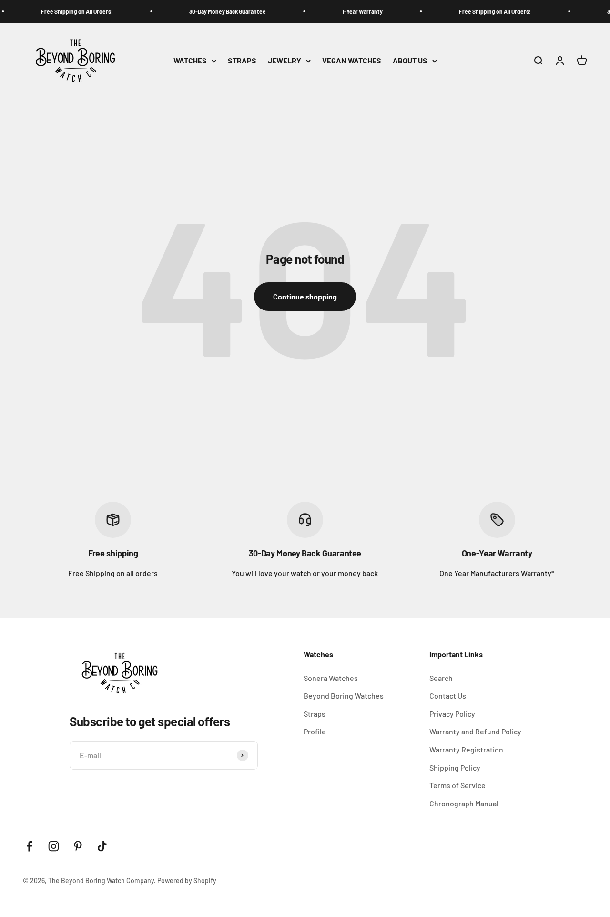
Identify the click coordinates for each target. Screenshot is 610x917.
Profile (315, 731)
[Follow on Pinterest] (77, 846)
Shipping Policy (454, 767)
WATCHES (190, 60)
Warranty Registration (466, 749)
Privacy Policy (452, 713)
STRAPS (242, 60)
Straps (314, 713)
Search (441, 677)
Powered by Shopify (186, 880)
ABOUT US (410, 60)
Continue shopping (305, 296)
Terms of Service (457, 785)
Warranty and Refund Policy (475, 731)
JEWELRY (284, 60)
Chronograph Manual (463, 803)
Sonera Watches (331, 677)
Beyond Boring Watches (344, 695)
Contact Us (447, 695)
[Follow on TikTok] (102, 846)
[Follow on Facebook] (29, 846)
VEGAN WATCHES (351, 60)
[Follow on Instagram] (53, 846)
